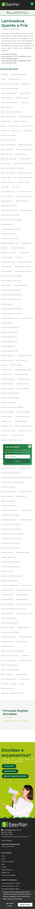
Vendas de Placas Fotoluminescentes (12, 482)
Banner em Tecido (25, 468)
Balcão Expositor (6, 121)
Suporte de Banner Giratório (9, 510)
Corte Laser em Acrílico (8, 191)
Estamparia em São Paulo (8, 252)
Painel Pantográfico (22, 599)
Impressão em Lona (26, 585)
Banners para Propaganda (8, 158)
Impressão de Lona (27, 318)
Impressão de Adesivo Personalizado (12, 294)
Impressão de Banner (7, 304)
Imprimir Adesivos (21, 360)
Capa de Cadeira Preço (8, 182)
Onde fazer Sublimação (21, 374)
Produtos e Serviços (7, 861)
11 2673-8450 (7, 832)
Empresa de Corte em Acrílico (10, 238)
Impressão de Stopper (22, 552)
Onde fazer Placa (6, 374)
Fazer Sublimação (6, 266)
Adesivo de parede (14, 79)
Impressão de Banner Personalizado (11, 308)
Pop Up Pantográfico (7, 599)
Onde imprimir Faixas (24, 379)
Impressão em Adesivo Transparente (11, 576)
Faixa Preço (18, 257)
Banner (3, 126)
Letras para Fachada (26, 660)
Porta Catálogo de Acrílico (8, 679)
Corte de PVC (16, 187)
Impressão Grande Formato (25, 613)
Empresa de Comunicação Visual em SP (12, 693)
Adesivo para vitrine (6, 98)
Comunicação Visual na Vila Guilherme (12, 533)
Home (9, 11)
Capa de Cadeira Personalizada (23, 177)
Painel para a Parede (7, 383)
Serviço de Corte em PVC (25, 430)
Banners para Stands (25, 158)
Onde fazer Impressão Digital (22, 369)
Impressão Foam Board (8, 487)
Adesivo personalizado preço (9, 102)
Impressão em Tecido (7, 590)
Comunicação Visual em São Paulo (11, 529)
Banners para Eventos (7, 149)
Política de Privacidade (8, 875)
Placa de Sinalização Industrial (9, 398)
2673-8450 (26, 13)
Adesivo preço (25, 102)
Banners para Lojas (20, 154)
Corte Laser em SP (6, 196)
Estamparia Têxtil (24, 252)
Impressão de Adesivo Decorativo (11, 290)
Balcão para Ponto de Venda (9, 665)
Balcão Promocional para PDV (10, 669)
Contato (3, 867)
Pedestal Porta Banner (7, 388)
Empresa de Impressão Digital (9, 243)
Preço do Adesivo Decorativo (23, 426)
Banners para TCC (6, 163)
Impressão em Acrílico (7, 571)
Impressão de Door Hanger (9, 660)
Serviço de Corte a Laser (8, 430)
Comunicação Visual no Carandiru (11, 524)
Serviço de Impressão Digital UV (10, 566)
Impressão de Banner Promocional (11, 313)
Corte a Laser (5, 187)
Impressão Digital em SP (8, 346)
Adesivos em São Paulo (8, 688)
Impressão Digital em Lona (9, 337)
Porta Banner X (25, 655)
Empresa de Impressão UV (24, 590)
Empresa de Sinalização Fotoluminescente (13, 608)
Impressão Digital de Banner (9, 332)
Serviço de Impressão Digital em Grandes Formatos (16, 477)
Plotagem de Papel (6, 416)
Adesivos (14, 683)
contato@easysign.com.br (14, 13)
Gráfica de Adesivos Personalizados (11, 276)
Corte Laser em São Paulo (25, 191)
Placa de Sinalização (23, 388)
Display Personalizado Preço (9, 205)
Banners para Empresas (25, 144)
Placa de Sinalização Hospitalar (10, 393)
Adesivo (3, 79)
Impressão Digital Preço (8, 355)
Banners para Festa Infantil (24, 149)
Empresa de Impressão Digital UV (10, 473)
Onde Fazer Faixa (6, 369)
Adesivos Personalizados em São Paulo (12, 651)
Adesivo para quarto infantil (9, 93)
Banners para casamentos (8, 140)
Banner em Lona (13, 126)
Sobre (3, 859)
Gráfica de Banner (6, 285)
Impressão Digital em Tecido (9, 351)
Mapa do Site (5, 872)
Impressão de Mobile (7, 552)
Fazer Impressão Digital (8, 262)
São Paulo (7, 717)
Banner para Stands (21, 641)
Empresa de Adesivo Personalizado (11, 219)
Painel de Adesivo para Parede (10, 632)
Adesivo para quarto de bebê (9, 88)
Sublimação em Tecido (17, 435)
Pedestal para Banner (22, 383)
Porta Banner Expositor (20, 421)
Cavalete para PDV (26, 510)
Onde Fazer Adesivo (16, 365)
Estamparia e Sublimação (17, 248)
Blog (2, 864)
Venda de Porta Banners (24, 604)
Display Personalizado (22, 201)
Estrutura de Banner (7, 257)
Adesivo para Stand (25, 491)
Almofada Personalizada (26, 116)
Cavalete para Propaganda (9, 519)
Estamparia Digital (21, 674)
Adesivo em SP (26, 83)
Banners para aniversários (8, 135)
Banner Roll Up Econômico (9, 468)
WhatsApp (10, 766)
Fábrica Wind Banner (7, 496)
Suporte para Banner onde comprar (11, 440)
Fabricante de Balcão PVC (8, 505)
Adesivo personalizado (22, 98)
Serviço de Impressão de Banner (10, 548)
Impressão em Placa (7, 360)
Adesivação (4, 74)
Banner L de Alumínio (7, 674)
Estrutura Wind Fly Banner (8, 637)
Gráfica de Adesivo (6, 271)
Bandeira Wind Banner (20, 121)
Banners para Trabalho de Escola (23, 163)
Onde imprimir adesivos (8, 379)
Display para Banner (7, 201)
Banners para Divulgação (8, 144)
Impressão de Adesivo (20, 285)
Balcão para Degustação (8, 501)
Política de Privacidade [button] (14, 899)
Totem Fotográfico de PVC (9, 618)
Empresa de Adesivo (27, 210)
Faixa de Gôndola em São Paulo (10, 543)
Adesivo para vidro (25, 93)
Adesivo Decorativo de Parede (10, 83)
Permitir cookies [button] (25, 904)
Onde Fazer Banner (22, 594)
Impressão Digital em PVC (8, 557)
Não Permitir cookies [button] (10, 904)
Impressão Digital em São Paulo (10, 562)
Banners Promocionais (24, 173)
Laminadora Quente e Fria (20, 11)
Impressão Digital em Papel (10, 889)
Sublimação (4, 435)
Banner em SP (5, 130)
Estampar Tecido (26, 243)
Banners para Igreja (6, 154)
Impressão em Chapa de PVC (9, 580)
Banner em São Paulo (27, 126)
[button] (32, 3)
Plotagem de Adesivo (23, 412)
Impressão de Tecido (7, 323)
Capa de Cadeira (6, 177)
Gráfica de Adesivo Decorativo (24, 271)
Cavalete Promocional (26, 519)
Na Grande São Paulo (12, 721)
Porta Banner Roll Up (7, 646)
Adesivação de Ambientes (18, 74)
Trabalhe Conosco (6, 870)
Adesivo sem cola (6, 107)
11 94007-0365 (8, 834)
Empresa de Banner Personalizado (11, 229)
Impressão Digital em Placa (9, 341)
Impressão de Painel (23, 627)
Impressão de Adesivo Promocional (11, 299)
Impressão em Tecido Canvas (9, 585)
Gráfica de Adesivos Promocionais (11, 280)
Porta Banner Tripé (6, 426)
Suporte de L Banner (7, 594)
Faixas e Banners (24, 679)
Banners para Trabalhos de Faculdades (12, 168)
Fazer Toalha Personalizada (22, 266)
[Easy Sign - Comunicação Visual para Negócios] (10, 4)
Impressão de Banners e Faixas (10, 318)
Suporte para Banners (7, 613)
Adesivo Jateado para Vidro (9, 491)
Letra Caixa (4, 365)
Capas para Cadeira (23, 182)
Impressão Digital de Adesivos (9, 327)
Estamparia (4, 248)
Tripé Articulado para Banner (9, 623)
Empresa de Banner (7, 224)
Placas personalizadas (7, 412)
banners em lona (28, 130)
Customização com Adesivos (23, 196)
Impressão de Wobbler (25, 637)
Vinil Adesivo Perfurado (7, 627)
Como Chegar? (6, 840)
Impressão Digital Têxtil (24, 355)
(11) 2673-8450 (11, 771)
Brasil (25, 721)
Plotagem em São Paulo (22, 416)
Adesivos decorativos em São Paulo (11, 112)
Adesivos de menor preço (8, 116)
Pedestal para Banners (7, 604)
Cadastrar (17, 461)
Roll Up (22, 683)
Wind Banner (5, 683)
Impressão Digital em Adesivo (10, 883)
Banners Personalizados (8, 173)
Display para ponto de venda (9, 210)
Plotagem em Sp (6, 421)
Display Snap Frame (7, 641)
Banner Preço (16, 130)
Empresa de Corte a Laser (8, 233)
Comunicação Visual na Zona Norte (11, 538)
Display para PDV (21, 496)
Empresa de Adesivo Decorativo (10, 215)
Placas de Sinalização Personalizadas (12, 407)
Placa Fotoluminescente (8, 402)
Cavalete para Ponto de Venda (10, 515)
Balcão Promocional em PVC (9, 655)
